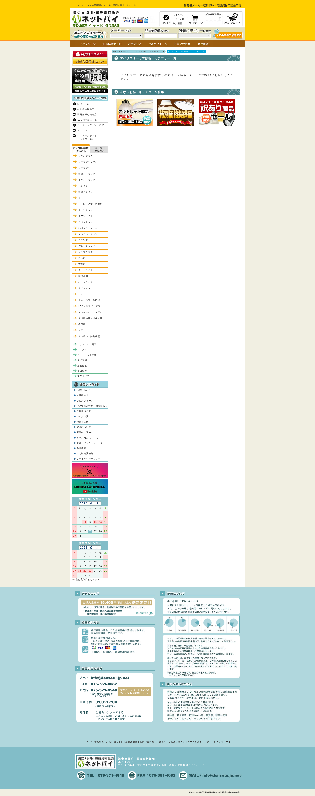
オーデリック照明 (87, 355)
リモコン (83, 294)
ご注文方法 (83, 416)
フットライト (85, 270)
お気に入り (178, 19)
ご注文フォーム (85, 400)
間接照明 (83, 276)
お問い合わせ (84, 390)
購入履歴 (177, 23)
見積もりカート (188, 75)
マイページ (178, 15)
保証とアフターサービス (90, 443)
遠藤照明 (82, 365)
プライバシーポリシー (89, 459)
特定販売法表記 (85, 453)
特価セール (83, 104)
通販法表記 (131, 741)
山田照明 (82, 371)
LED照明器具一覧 (87, 120)
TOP (89, 741)
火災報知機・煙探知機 (90, 318)
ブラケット (84, 198)
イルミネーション (88, 234)
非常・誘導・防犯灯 (89, 300)
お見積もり (83, 395)
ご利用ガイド (84, 411)
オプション (84, 288)
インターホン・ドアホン (91, 312)
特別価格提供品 (85, 109)
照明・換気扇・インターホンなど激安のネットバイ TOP (138, 51)
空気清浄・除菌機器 (89, 336)
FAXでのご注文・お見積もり (92, 406)
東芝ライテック (85, 376)
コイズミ (82, 349)
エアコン (82, 130)
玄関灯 (82, 264)
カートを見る (195, 741)
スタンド (83, 240)
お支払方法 (83, 422)
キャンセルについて (87, 437)
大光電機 (82, 360)
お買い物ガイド (114, 741)
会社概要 (81, 448)
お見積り (161, 741)
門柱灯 (82, 258)
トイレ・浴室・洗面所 (90, 204)
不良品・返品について (89, 432)
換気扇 (82, 324)
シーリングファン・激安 (90, 125)
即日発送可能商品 (87, 114)
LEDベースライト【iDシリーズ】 (87, 137)
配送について (84, 427)
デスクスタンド (86, 246)
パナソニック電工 (87, 344)
